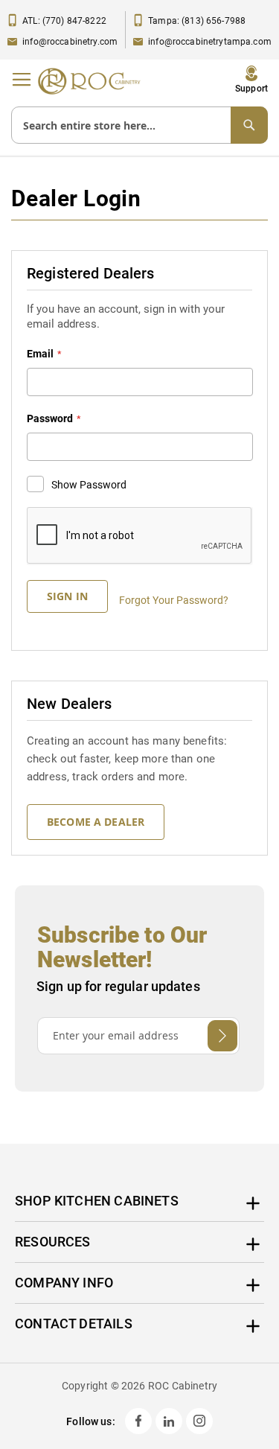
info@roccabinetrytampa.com (210, 41)
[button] (251, 80)
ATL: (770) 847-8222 (64, 21)
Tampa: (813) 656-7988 (197, 21)
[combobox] (139, 125)
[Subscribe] (222, 1035)
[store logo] (93, 81)
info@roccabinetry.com (70, 41)
